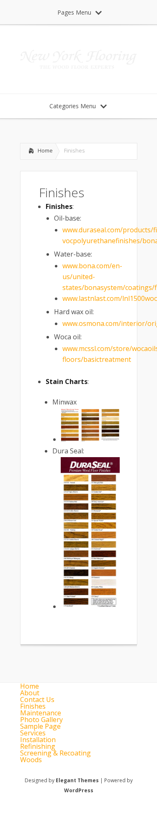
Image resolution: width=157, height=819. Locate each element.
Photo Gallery (41, 719)
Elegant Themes (77, 780)
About (29, 692)
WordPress (78, 790)
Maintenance (40, 712)
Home (45, 150)
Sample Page (40, 726)
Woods (31, 759)
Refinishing (37, 746)
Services (33, 733)
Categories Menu (72, 106)
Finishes (33, 706)
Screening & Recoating (55, 753)
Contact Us (37, 699)
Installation (38, 739)
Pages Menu (74, 12)
